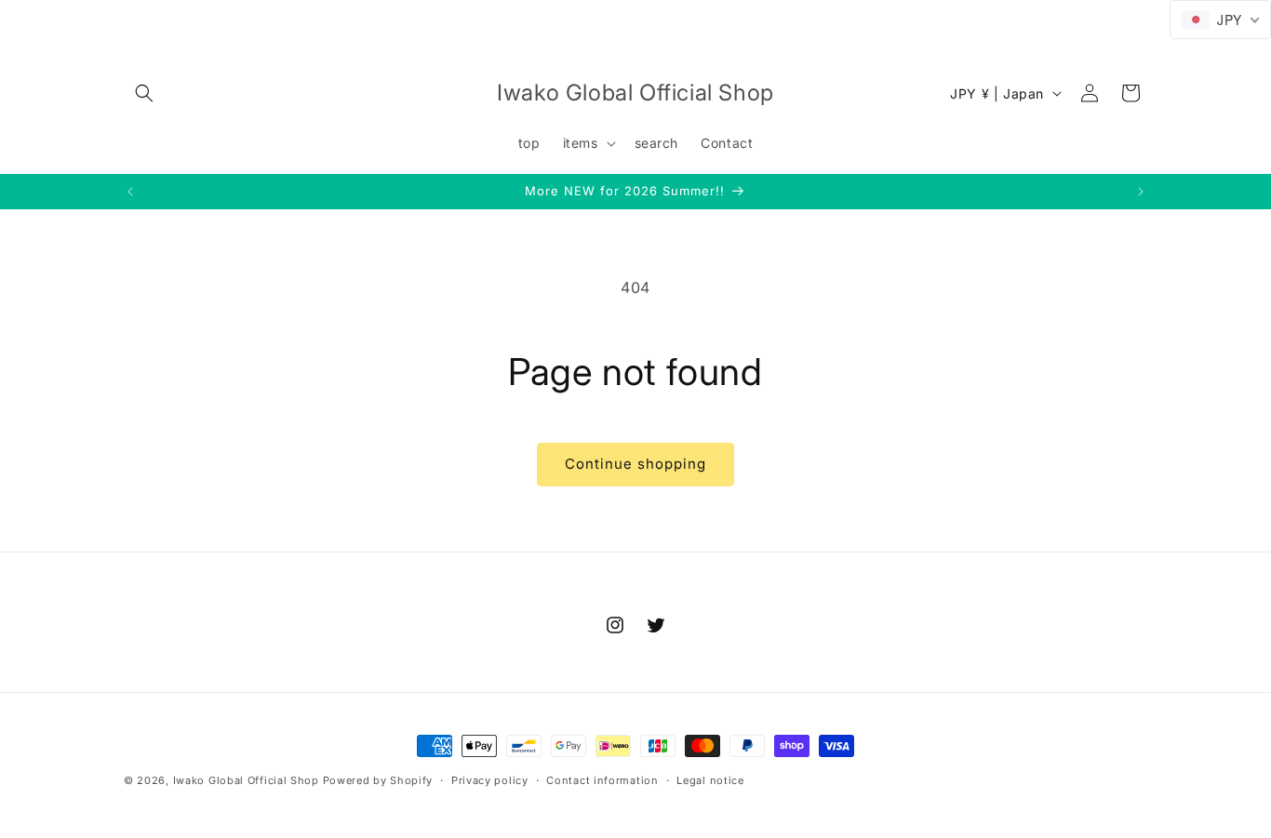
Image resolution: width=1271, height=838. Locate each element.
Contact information (602, 779)
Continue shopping (635, 463)
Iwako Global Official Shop (246, 780)
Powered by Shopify (378, 780)
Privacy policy (489, 779)
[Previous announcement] (130, 191)
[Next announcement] (1140, 191)
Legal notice (709, 779)
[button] (144, 93)
